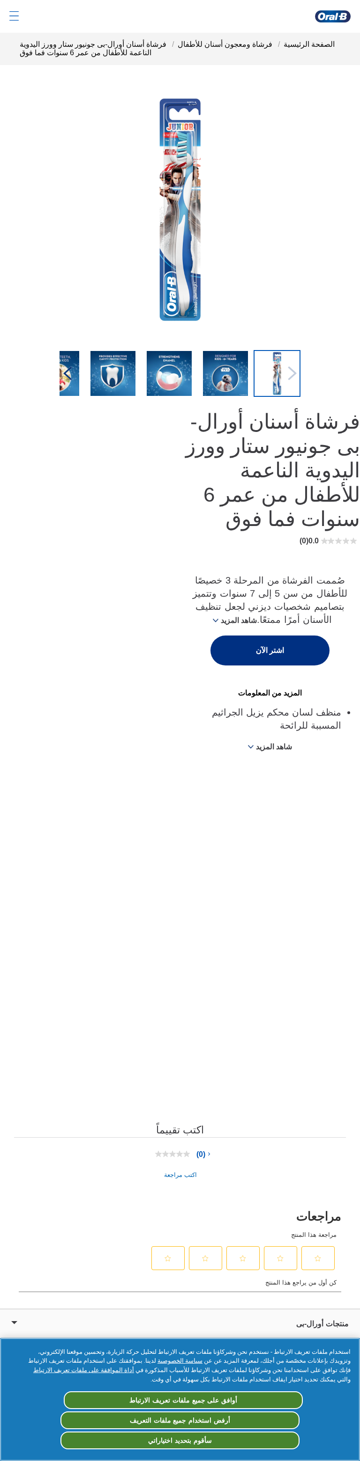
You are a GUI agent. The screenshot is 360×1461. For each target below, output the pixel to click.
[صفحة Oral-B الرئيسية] (333, 16)
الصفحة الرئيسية (309, 44)
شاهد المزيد (239, 620)
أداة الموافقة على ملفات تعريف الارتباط (83, 1369)
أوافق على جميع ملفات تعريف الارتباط (183, 1400)
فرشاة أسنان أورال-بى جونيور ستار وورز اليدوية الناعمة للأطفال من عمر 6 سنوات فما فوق (93, 48)
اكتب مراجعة (180, 1174)
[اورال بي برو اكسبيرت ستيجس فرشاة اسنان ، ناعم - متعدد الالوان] (277, 374)
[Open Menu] (14, 16)
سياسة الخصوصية (180, 1360)
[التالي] (67, 374)
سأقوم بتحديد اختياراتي (179, 1440)
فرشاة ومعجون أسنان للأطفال (225, 44)
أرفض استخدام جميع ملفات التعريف (180, 1420)
